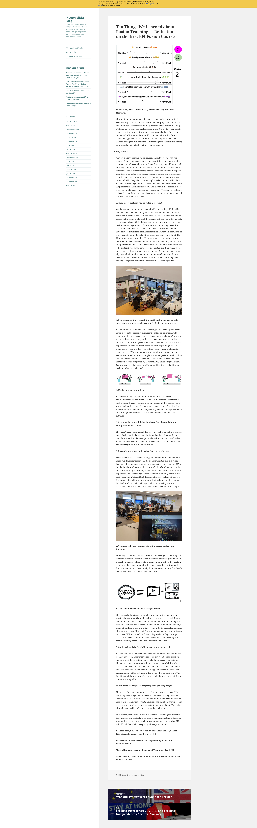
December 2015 (72, 177)
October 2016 (71, 153)
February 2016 (72, 169)
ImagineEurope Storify (75, 56)
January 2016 (71, 173)
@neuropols (71, 52)
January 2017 (71, 149)
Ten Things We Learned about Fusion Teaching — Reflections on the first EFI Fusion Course (78, 84)
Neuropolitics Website (74, 48)
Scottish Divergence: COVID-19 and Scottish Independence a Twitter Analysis (78, 75)
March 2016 (70, 165)
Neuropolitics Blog (75, 19)
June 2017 (70, 145)
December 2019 (72, 133)
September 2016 (72, 157)
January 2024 (71, 121)
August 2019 (71, 137)
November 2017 (72, 141)
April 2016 (70, 161)
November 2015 (72, 181)
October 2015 (71, 185)
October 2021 (71, 125)
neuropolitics (139, 775)
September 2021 (72, 129)
